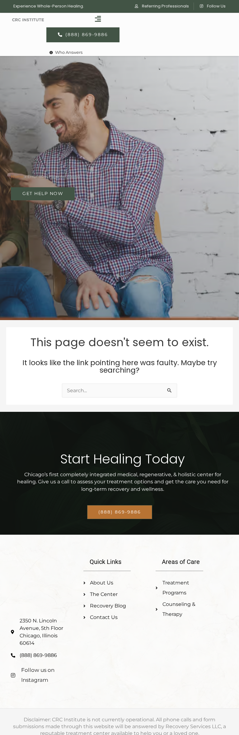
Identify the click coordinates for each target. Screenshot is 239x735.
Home (17, 176)
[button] (98, 19)
